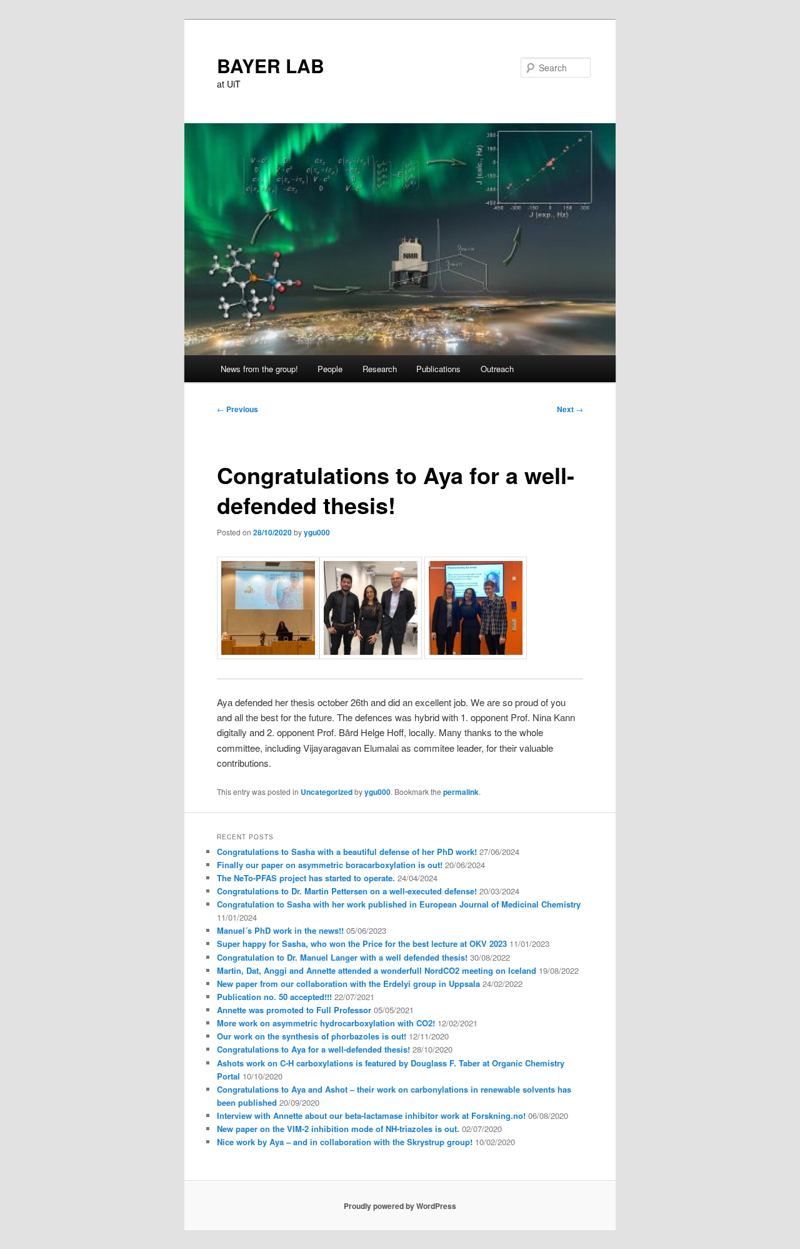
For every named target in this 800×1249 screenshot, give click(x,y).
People (330, 369)
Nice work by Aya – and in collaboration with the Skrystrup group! (344, 1142)
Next (570, 409)
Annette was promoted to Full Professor (294, 1010)
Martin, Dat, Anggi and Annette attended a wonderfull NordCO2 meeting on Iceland (376, 970)
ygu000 (317, 532)
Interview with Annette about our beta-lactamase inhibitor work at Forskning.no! (371, 1115)
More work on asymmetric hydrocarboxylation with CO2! (326, 1023)
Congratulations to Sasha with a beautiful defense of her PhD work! (347, 851)
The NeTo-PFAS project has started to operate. (306, 878)
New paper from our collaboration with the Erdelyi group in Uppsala (348, 983)
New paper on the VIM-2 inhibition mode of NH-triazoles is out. (338, 1129)
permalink (461, 791)
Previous (237, 409)
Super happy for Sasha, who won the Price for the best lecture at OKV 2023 (362, 943)
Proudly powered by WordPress (400, 1205)
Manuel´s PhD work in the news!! (280, 930)
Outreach (497, 369)
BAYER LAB (270, 65)
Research (379, 369)
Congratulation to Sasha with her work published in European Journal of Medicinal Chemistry (399, 904)
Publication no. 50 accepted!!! (274, 997)
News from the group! (259, 369)
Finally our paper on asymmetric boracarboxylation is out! (329, 865)
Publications (438, 369)
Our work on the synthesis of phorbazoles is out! (311, 1036)
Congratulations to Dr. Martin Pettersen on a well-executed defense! (347, 891)
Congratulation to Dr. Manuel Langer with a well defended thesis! (342, 957)
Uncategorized (326, 791)
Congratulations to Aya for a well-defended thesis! (313, 1049)
